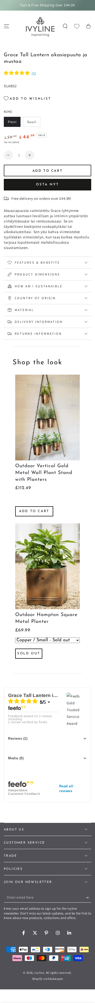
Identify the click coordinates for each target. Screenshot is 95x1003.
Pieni (14, 123)
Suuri (33, 123)
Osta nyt (47, 184)
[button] (65, 26)
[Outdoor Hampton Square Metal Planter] (47, 566)
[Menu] (6, 26)
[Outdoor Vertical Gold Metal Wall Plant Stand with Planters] (47, 417)
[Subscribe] (88, 897)
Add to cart (34, 511)
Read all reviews (66, 788)
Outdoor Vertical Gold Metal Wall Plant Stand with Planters (43, 473)
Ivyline (39, 972)
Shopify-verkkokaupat (47, 979)
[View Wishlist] (76, 26)
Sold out (28, 653)
